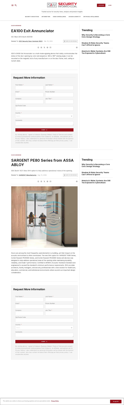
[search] (15, 5)
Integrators (46, 16)
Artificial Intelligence (91, 16)
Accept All (115, 401)
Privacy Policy (55, 401)
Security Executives (32, 16)
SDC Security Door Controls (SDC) (31, 41)
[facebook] (38, 47)
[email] (50, 47)
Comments (18, 120)
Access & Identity (75, 16)
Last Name (49, 85)
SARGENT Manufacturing (27, 175)
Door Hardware (16, 25)
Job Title (48, 98)
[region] (62, 401)
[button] (12, 5)
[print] (77, 47)
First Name (19, 85)
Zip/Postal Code (20, 105)
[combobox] (44, 116)
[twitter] (44, 47)
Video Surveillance (59, 16)
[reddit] (47, 47)
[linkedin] (41, 47)
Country (18, 113)
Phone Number (50, 92)
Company (18, 98)
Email (17, 92)
